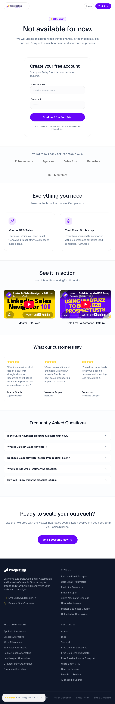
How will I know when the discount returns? (32, 480)
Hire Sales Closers (71, 603)
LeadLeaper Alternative (17, 658)
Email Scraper (69, 592)
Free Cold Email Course (74, 647)
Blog (63, 636)
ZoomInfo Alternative (15, 669)
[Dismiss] (41, 697)
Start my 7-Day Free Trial (57, 117)
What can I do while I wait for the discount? (32, 469)
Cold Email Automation (73, 581)
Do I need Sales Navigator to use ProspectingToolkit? (38, 457)
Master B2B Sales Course (75, 608)
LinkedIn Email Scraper (74, 576)
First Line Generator (72, 587)
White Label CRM (71, 663)
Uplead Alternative (14, 636)
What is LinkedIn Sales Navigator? (27, 446)
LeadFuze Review (71, 674)
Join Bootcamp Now (55, 539)
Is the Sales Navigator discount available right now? (37, 435)
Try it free (103, 6)
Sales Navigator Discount (75, 598)
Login (89, 6)
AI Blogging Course (71, 679)
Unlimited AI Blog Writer (74, 614)
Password (36, 99)
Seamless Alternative (15, 647)
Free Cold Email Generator (75, 653)
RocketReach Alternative (17, 653)
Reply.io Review (70, 669)
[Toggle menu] (25, 6)
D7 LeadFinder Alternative (18, 663)
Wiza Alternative (13, 642)
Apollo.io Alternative (15, 631)
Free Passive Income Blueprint (78, 658)
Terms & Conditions (102, 697)
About (64, 631)
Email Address (38, 84)
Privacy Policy (82, 697)
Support (65, 642)
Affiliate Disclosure (62, 697)
